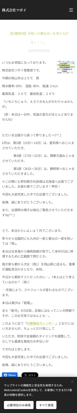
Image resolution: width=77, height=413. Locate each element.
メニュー (71, 10)
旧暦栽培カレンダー (41, 323)
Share (12, 375)
